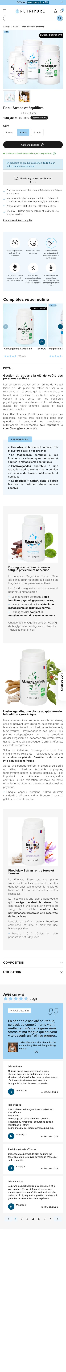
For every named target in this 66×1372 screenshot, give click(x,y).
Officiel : (33, 2)
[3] (7, 113)
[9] (17, 113)
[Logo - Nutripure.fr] (30, 11)
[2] (20, 1093)
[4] (26, 1093)
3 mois (23, 132)
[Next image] (58, 60)
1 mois (9, 132)
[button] (30, 182)
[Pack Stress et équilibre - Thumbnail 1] (9, 96)
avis (32, 113)
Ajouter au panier (42, 342)
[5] (10, 113)
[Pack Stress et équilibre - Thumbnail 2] (24, 96)
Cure (6, 125)
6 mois (37, 132)
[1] (3, 113)
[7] (14, 113)
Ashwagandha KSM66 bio (18, 348)
